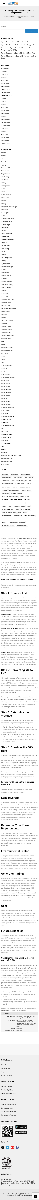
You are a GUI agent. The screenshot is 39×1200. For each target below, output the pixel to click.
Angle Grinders (6, 477)
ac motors (5, 474)
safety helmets (6, 516)
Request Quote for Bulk (8, 1104)
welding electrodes (8, 525)
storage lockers (29, 516)
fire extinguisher (25, 487)
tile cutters (16, 519)
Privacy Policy (16, 1194)
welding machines (22, 525)
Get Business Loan (7, 1108)
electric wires (20, 484)
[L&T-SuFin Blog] (13, 3)
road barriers (25, 509)
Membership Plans (7, 1090)
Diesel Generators (23, 16)
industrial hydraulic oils (10, 496)
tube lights (26, 519)
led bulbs (27, 500)
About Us (4, 1065)
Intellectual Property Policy (28, 1194)
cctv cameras (29, 477)
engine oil (29, 484)
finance (15, 487)
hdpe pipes (5, 493)
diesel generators (17, 480)
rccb (17, 509)
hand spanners (26, 490)
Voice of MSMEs (6, 1075)
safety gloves (22, 512)
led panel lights (20, 503)
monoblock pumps (7, 509)
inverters (5, 500)
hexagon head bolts (17, 493)
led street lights (19, 506)
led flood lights (7, 503)
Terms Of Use (7, 1194)
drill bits (28, 480)
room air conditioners (9, 512)
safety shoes (18, 516)
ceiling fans (5, 480)
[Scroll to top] (35, 1196)
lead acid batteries (16, 500)
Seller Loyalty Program (8, 1093)
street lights (6, 519)
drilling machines (7, 484)
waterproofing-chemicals (17, 522)
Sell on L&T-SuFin (6, 1086)
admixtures (14, 474)
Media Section (5, 1068)
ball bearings (18, 477)
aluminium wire (25, 474)
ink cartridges (24, 496)
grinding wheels (14, 490)
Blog (2, 1072)
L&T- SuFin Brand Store (8, 1111)
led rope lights (7, 506)
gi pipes (4, 490)
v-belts (4, 522)
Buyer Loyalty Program (8, 1115)
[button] (4, 3)
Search (3, 26)
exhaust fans (6, 487)
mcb (28, 506)
